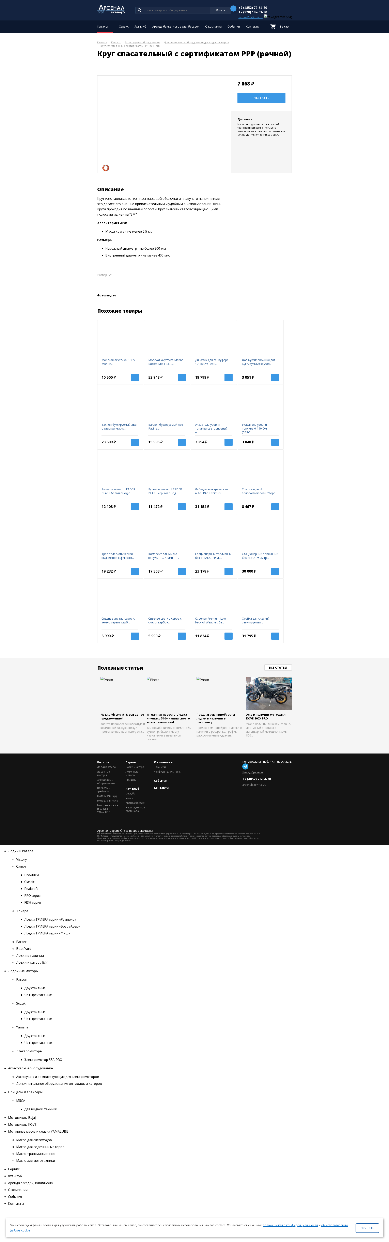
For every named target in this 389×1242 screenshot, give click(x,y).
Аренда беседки (135, 803)
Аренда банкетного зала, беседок (175, 26)
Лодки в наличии (30, 955)
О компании (213, 26)
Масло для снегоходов (34, 1140)
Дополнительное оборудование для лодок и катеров (59, 1083)
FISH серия (32, 902)
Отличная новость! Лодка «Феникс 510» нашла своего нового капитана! (168, 718)
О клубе (130, 793)
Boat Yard (23, 948)
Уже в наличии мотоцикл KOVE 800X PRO (265, 716)
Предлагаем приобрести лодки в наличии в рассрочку (216, 718)
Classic (29, 882)
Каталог (103, 26)
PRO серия (32, 895)
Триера (22, 911)
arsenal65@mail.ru (250, 17)
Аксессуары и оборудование (106, 781)
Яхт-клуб (140, 26)
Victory (21, 859)
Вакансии (160, 767)
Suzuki (21, 1003)
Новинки (31, 875)
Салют (21, 866)
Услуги (130, 798)
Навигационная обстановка (135, 809)
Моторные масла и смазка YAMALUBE (107, 809)
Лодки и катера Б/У (31, 962)
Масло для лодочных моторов (40, 1147)
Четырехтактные (38, 995)
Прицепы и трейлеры (103, 789)
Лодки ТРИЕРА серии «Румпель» (50, 919)
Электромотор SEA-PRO (43, 1059)
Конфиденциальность (165, 771)
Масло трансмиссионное (36, 1153)
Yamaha (22, 1027)
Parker (21, 942)
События (234, 26)
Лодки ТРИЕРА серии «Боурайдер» (52, 926)
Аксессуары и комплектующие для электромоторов (57, 1076)
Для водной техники (40, 1109)
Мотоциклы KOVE (107, 800)
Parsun (21, 979)
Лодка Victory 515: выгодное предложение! (122, 716)
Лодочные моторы (103, 773)
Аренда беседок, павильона (30, 1183)
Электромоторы (29, 1051)
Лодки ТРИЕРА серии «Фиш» (47, 933)
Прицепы (131, 779)
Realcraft (31, 888)
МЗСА (20, 1100)
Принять (367, 1228)
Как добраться (252, 772)
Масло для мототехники (35, 1160)
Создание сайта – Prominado (279, 830)
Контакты (252, 26)
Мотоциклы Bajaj (107, 796)
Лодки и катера (106, 767)
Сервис (124, 26)
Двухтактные (35, 988)
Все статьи (278, 667)
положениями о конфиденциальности (290, 1225)
